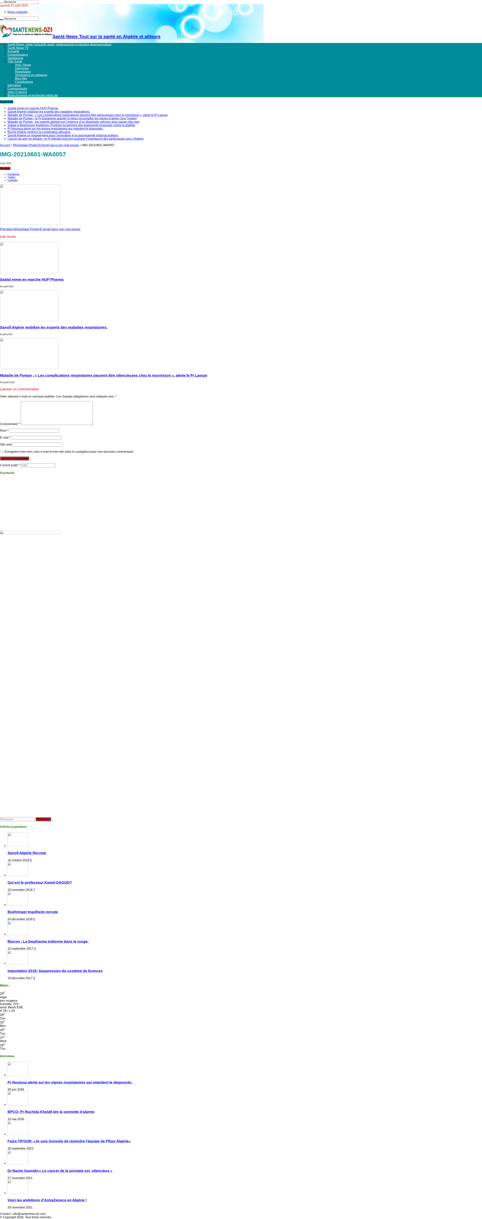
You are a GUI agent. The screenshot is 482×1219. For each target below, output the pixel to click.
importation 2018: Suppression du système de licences (55, 971)
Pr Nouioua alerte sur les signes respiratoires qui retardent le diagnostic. (56, 128)
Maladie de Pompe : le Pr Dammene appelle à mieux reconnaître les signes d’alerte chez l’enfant (72, 118)
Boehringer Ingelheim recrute (33, 912)
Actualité (13, 51)
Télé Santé (15, 61)
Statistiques (15, 58)
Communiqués (17, 88)
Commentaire (10, 424)
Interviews (22, 68)
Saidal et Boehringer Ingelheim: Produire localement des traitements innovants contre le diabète (71, 125)
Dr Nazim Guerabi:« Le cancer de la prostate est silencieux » (60, 1171)
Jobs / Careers (17, 92)
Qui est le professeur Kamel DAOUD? (40, 882)
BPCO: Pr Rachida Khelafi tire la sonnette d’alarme (51, 1112)
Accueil (5, 145)
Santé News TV (18, 48)
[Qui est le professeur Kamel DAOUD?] (18, 875)
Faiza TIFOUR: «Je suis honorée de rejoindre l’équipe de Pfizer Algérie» (69, 1141)
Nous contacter (18, 12)
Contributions (24, 81)
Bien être (21, 78)
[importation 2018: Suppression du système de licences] (18, 963)
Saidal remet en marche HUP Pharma (33, 108)
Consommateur (18, 54)
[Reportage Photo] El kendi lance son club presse (46, 145)
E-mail (5, 437)
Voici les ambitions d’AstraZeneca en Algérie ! (47, 1200)
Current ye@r (10, 465)
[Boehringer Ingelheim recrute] (18, 904)
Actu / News (23, 64)
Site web (6, 444)
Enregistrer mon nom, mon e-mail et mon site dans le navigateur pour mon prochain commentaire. (69, 451)
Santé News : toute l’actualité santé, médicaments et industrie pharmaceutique (60, 44)
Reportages (23, 71)
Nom (4, 430)
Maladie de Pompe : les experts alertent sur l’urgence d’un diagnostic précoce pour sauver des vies (73, 121)
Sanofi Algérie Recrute (27, 853)
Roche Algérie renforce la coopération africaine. (39, 132)
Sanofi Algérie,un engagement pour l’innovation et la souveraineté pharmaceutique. (63, 135)
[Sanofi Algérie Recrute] (18, 845)
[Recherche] (1, 2)
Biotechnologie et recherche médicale (33, 95)
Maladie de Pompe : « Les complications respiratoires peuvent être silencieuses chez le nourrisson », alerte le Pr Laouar (88, 115)
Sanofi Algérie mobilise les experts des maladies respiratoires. (49, 111)
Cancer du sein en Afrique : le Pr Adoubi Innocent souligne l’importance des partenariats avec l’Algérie (76, 138)
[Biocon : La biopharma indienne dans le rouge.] (18, 934)
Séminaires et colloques (31, 75)
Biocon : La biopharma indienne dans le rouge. (48, 941)
